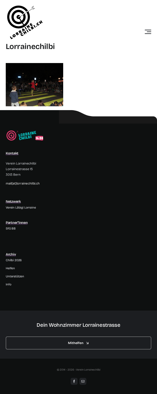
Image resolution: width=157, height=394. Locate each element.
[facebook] (74, 381)
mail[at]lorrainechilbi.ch (23, 183)
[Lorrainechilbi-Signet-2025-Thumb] (25, 131)
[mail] (82, 381)
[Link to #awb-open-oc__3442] (148, 32)
